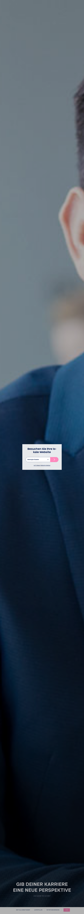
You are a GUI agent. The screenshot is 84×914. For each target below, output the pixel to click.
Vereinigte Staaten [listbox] (33, 459)
